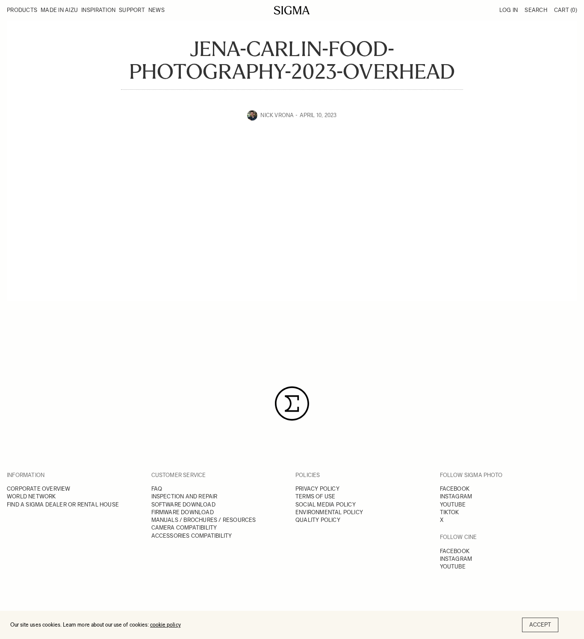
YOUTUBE (453, 504)
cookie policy (165, 624)
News (156, 10)
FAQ (156, 489)
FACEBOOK (455, 489)
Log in (508, 10)
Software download (183, 504)
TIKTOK (449, 512)
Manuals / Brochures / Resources (203, 520)
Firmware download (182, 512)
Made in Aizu (59, 10)
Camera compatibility (184, 527)
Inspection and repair (184, 496)
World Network (31, 496)
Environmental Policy (329, 512)
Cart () (565, 10)
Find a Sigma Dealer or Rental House (63, 504)
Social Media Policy (325, 504)
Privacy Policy (317, 489)
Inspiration (98, 10)
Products (22, 10)
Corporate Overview (39, 489)
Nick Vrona (277, 115)
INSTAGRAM (456, 496)
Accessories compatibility (191, 536)
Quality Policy (317, 520)
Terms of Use (315, 496)
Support (132, 10)
